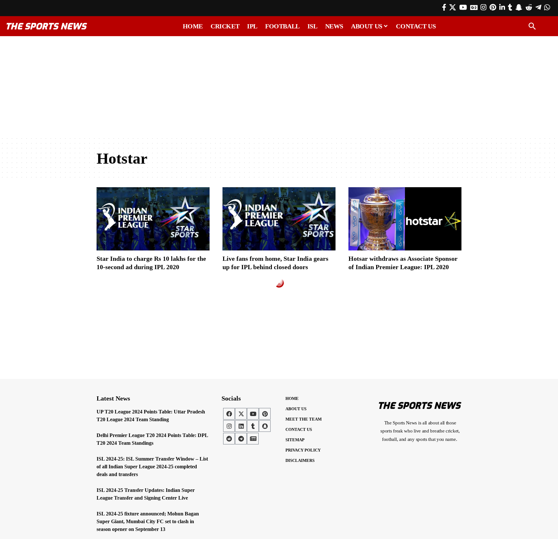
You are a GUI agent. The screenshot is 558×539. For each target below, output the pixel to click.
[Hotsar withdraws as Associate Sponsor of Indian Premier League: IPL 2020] (404, 218)
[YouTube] (463, 7)
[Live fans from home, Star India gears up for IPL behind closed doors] (279, 218)
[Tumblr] (510, 7)
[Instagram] (483, 7)
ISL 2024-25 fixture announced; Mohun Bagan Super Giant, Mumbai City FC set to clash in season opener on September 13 (148, 521)
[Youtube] (253, 414)
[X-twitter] (241, 414)
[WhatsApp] (547, 7)
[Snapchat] (265, 426)
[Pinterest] (493, 7)
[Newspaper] (253, 438)
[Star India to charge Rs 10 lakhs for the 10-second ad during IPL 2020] (153, 218)
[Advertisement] (279, 86)
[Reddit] (529, 7)
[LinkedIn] (502, 7)
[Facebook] (444, 7)
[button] (532, 26)
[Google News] (474, 7)
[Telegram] (538, 7)
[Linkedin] (241, 426)
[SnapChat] (519, 7)
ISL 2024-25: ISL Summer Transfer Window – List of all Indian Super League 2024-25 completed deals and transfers (152, 466)
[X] (453, 7)
